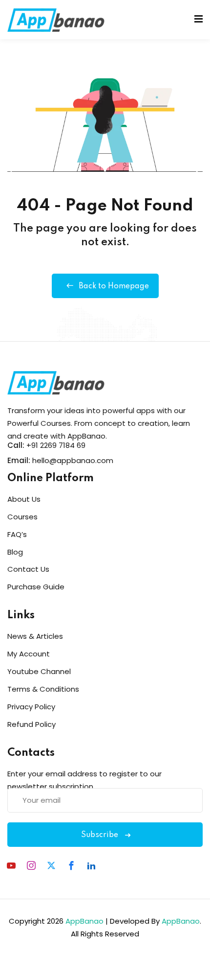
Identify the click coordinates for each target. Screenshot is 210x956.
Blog (15, 552)
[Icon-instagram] (31, 865)
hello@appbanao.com (72, 460)
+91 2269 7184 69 (55, 445)
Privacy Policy (31, 706)
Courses (22, 517)
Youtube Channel (39, 671)
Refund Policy (31, 724)
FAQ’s (17, 534)
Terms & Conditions (43, 689)
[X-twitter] (51, 865)
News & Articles (35, 636)
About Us (24, 499)
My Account (28, 654)
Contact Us (28, 569)
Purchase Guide (35, 587)
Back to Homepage (114, 286)
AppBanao (84, 921)
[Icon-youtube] (11, 865)
